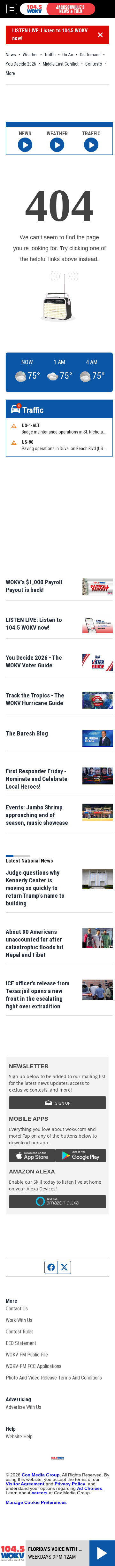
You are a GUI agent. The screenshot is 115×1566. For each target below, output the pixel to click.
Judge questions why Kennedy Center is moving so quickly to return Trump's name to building (35, 888)
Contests (93, 64)
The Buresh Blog (27, 733)
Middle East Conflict (61, 64)
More (10, 73)
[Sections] (11, 9)
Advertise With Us (23, 1407)
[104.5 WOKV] (57, 9)
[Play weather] (57, 145)
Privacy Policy (70, 1483)
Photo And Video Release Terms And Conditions (54, 1378)
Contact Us (17, 1309)
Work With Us (19, 1320)
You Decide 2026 (21, 64)
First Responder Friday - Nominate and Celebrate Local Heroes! (36, 778)
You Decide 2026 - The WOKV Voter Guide (34, 661)
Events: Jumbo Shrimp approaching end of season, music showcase (37, 815)
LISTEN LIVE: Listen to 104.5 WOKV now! (50, 34)
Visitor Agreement (25, 1483)
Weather (30, 54)
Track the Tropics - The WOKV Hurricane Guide (35, 699)
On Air (67, 54)
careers (40, 1492)
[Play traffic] (91, 145)
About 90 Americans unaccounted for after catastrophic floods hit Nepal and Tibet (35, 943)
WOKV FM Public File (27, 1355)
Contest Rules (20, 1332)
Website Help (19, 1437)
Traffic (50, 54)
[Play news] (25, 145)
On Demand (90, 54)
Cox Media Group (41, 1474)
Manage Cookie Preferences (36, 1502)
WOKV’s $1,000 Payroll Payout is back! (34, 585)
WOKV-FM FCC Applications (33, 1366)
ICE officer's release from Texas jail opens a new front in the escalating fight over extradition (37, 995)
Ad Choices (89, 1488)
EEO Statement (21, 1343)
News (11, 54)
